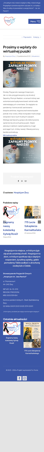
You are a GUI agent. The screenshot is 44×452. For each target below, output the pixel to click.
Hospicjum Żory (10, 56)
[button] (4, 222)
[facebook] (19, 378)
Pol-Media (34, 370)
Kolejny (36, 37)
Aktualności (35, 56)
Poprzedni (27, 37)
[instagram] (25, 378)
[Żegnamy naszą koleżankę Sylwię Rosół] (11, 328)
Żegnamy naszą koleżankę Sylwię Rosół (11, 340)
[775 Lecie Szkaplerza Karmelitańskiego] (32, 335)
